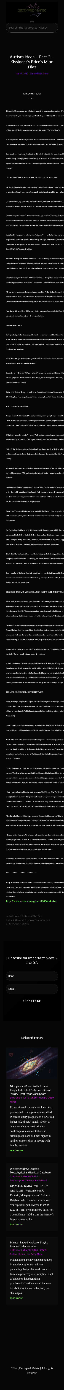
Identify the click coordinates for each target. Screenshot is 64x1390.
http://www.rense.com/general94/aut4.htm (31, 901)
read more (16, 1150)
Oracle (17, 1097)
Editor (17, 1176)
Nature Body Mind (39, 73)
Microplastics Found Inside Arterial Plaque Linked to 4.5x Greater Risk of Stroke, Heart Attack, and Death (30, 1090)
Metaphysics (17, 1180)
